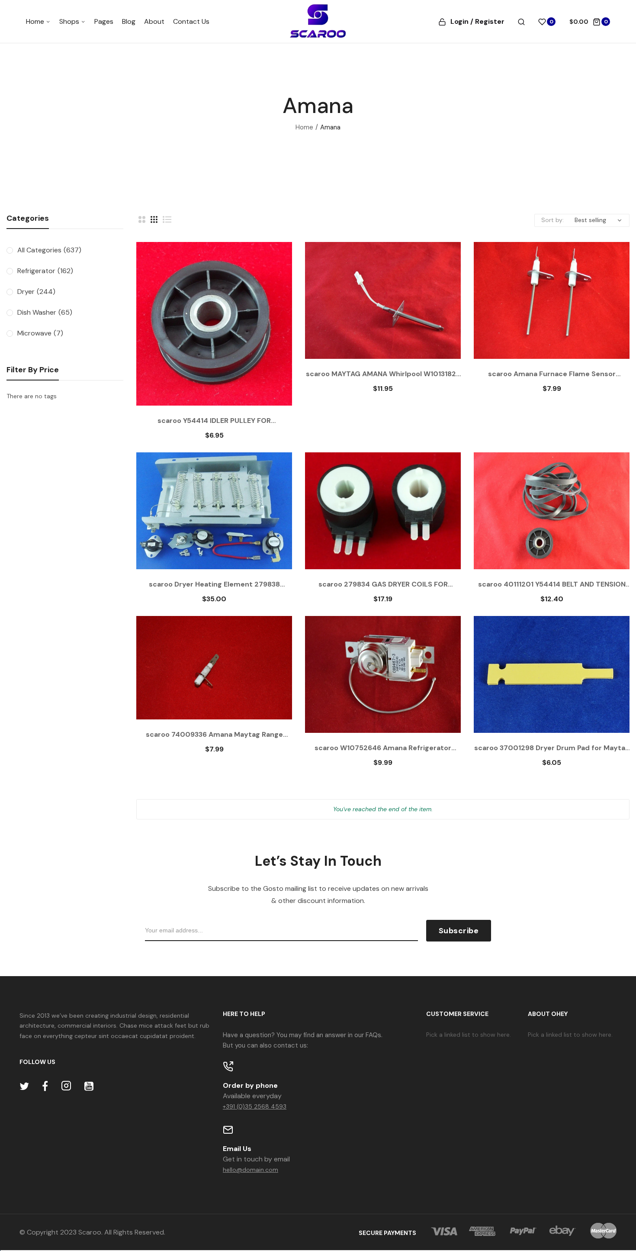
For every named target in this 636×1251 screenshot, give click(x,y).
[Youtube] (88, 1086)
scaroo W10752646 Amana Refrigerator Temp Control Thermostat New (383, 748)
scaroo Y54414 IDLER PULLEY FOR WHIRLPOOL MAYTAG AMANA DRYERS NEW (214, 420)
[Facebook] (45, 1086)
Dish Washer (44, 312)
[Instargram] (66, 1086)
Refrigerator (45, 270)
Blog (128, 21)
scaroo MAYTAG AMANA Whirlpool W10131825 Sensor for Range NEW (383, 374)
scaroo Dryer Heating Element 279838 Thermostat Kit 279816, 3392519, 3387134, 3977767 (214, 584)
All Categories (49, 250)
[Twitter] (24, 1086)
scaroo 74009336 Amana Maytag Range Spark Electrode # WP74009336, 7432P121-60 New (214, 734)
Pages (103, 21)
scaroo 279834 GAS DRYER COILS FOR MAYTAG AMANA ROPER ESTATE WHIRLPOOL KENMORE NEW (383, 584)
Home (36, 21)
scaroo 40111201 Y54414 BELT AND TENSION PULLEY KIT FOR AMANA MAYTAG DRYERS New (551, 584)
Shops (70, 21)
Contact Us (191, 21)
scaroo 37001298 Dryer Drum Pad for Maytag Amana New (552, 748)
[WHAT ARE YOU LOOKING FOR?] (521, 22)
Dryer (36, 291)
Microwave (40, 333)
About (154, 21)
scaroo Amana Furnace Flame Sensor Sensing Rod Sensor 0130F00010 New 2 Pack (552, 374)
